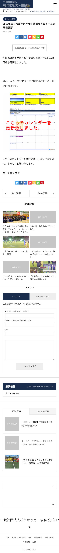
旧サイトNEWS (10, 19)
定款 (34, 542)
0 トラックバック (42, 296)
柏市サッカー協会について (21, 537)
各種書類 (26, 542)
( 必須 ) (16, 311)
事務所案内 (49, 537)
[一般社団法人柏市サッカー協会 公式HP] (16, 4)
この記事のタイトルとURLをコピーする (29, 48)
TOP (7, 537)
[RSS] (29, 527)
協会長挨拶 (38, 537)
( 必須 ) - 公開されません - (18, 320)
